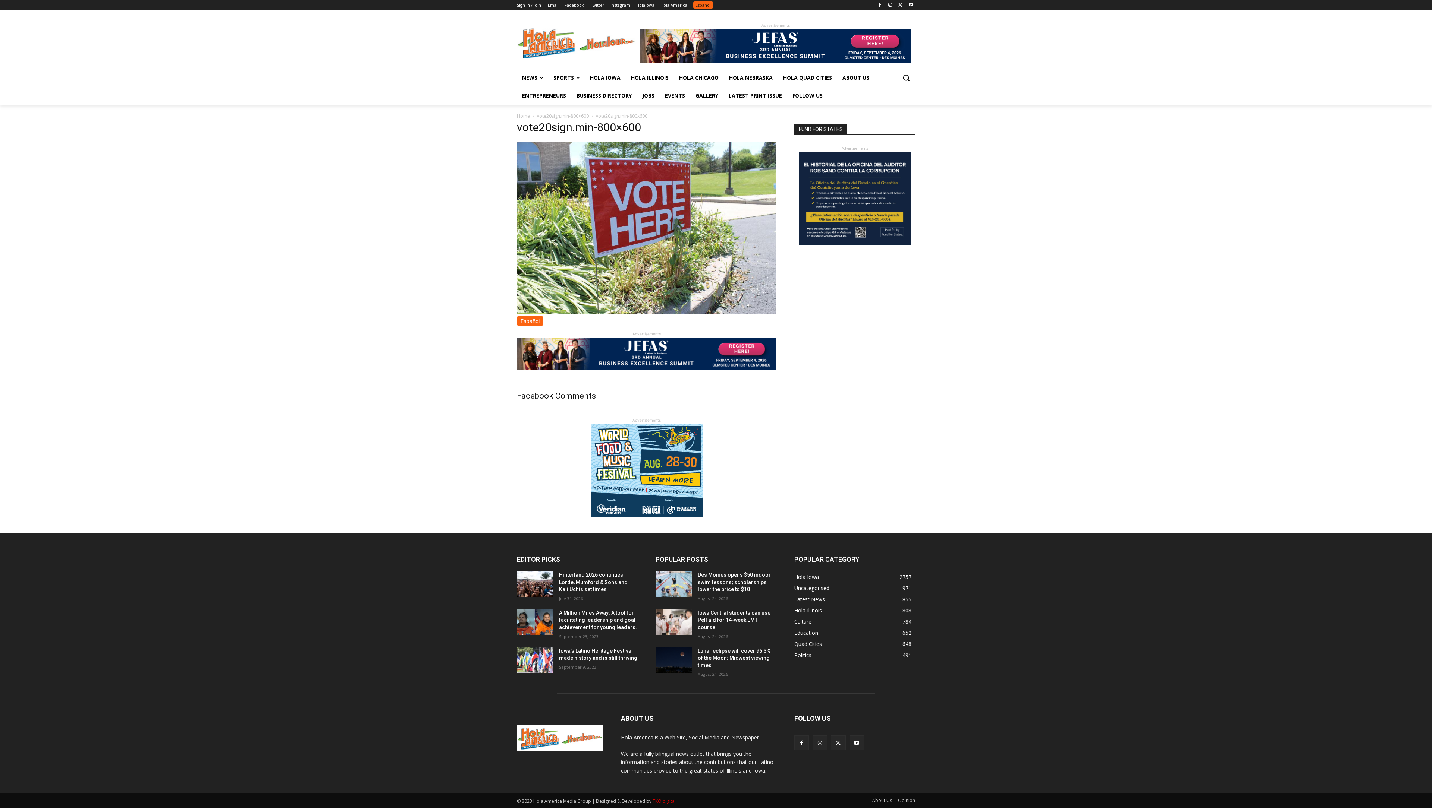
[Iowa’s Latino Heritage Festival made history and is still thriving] (535, 660)
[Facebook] (880, 5)
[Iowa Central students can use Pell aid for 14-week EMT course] (674, 622)
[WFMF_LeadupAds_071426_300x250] (647, 515)
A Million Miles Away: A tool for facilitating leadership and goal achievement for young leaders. (598, 620)
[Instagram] (890, 5)
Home (523, 116)
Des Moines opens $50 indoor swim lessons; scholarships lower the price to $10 (734, 582)
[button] (906, 78)
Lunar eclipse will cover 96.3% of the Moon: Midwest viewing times (734, 658)
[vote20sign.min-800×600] (646, 312)
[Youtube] (911, 5)
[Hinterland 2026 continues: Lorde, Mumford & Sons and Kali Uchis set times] (535, 584)
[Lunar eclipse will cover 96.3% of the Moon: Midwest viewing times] (674, 660)
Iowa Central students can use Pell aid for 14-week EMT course (734, 620)
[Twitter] (900, 5)
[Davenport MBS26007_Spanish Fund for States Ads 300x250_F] (855, 243)
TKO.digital (664, 801)
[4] (775, 61)
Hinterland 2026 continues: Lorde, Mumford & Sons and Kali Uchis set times (593, 582)
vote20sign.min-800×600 (563, 116)
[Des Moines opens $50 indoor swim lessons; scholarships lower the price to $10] (674, 584)
